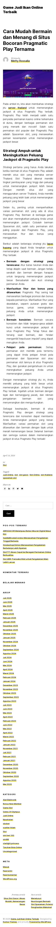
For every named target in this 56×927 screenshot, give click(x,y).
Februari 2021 (9, 756)
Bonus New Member (12, 804)
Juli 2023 (7, 705)
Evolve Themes (10, 922)
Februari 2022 (9, 740)
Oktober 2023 (9, 693)
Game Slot (8, 808)
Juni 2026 (7, 602)
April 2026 (8, 610)
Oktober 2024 (9, 645)
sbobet (6, 823)
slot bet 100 (8, 835)
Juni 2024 (7, 661)
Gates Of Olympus (11, 812)
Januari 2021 (9, 760)
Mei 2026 (7, 606)
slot (16, 475)
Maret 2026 (8, 614)
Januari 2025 (9, 637)
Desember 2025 (10, 626)
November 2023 (10, 689)
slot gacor (23, 475)
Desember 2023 (10, 685)
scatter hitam (9, 827)
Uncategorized (10, 851)
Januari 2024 (9, 681)
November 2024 (10, 641)
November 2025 (10, 630)
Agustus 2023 (9, 701)
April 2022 (8, 732)
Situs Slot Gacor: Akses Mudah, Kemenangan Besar (14, 901)
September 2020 (11, 776)
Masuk (6, 867)
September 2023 (11, 697)
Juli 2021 (7, 752)
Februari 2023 (9, 721)
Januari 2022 (9, 744)
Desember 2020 (10, 764)
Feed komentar (10, 875)
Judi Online (8, 475)
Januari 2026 (9, 622)
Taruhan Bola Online (12, 847)
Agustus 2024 (9, 653)
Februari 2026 (9, 618)
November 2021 (10, 748)
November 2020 (10, 768)
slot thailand (46, 475)
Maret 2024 (8, 673)
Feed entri (7, 871)
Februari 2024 (9, 677)
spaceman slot (10, 478)
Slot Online (35, 475)
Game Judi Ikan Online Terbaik (25, 919)
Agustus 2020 (9, 780)
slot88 (6, 839)
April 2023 (8, 717)
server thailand (17, 107)
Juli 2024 (7, 657)
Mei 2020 (7, 784)
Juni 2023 (7, 709)
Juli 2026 (7, 598)
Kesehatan (8, 819)
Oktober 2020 (9, 772)
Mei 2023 (7, 713)
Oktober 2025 (9, 633)
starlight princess (11, 843)
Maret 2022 (8, 736)
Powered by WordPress (40, 922)
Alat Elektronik (9, 800)
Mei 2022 (7, 728)
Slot (5, 465)
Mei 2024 (7, 665)
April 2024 (8, 669)
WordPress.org (10, 879)
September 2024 (11, 649)
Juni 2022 (7, 725)
